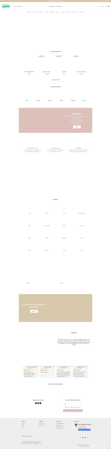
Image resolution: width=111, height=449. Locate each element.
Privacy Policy (78, 407)
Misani (81, 73)
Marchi (57, 12)
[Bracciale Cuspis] (47, 62)
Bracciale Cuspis (46, 71)
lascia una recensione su (84, 429)
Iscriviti (73, 410)
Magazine (62, 12)
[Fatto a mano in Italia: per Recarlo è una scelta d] (83, 391)
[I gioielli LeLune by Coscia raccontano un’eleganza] (61, 391)
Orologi (35, 12)
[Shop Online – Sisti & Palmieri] (55, 6)
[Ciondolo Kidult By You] (29, 62)
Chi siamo (68, 12)
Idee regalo (75, 12)
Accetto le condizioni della (74, 407)
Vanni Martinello (47, 367)
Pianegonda (47, 73)
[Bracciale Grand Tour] (81, 62)
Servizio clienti (41, 423)
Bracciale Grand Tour (81, 71)
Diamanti (52, 12)
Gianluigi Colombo (81, 367)
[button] (41, 44)
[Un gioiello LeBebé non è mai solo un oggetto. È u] (50, 391)
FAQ (40, 426)
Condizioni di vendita (60, 423)
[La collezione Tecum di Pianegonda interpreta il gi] (38, 391)
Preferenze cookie (59, 428)
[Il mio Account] (102, 6)
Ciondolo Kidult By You (29, 71)
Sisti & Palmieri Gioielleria (84, 424)
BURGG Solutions (86, 446)
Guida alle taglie (42, 425)
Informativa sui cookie (60, 426)
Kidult (29, 73)
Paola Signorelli (63, 367)
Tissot (64, 73)
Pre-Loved (81, 12)
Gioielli (29, 12)
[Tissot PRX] (64, 62)
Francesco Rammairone (32, 367)
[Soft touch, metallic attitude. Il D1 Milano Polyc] (27, 391)
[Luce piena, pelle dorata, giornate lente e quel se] (72, 391)
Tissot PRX (64, 71)
